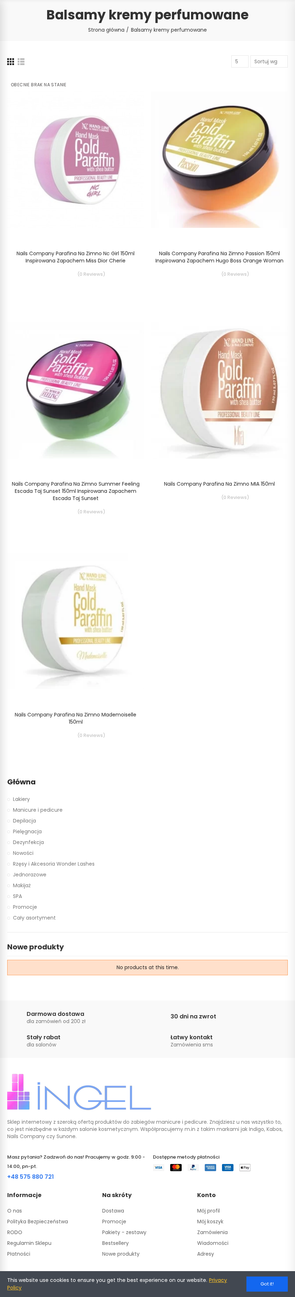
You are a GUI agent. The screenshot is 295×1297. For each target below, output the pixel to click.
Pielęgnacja (27, 831)
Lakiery (21, 799)
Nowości (23, 853)
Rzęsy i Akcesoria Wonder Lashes (54, 863)
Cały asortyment (34, 917)
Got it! (267, 1283)
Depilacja (24, 820)
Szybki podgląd (126, 101)
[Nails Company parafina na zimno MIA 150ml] (219, 390)
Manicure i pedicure (38, 810)
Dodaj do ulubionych (126, 87)
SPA (17, 896)
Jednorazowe (29, 874)
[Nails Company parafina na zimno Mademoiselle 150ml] (75, 621)
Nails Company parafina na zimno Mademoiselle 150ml (75, 718)
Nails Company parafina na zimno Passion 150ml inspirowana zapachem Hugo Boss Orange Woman (219, 257)
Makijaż (22, 885)
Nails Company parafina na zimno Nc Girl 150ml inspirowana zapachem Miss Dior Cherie (76, 257)
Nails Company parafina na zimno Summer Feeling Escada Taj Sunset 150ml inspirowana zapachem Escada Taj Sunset (76, 491)
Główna (21, 782)
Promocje (25, 907)
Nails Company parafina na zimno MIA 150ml (219, 483)
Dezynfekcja (28, 842)
